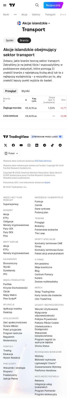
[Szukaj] (37, 5)
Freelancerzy (10, 375)
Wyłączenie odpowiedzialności (44, 314)
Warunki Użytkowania (46, 309)
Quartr (47, 182)
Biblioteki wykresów (45, 359)
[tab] (9, 40)
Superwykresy (11, 204)
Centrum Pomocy (44, 274)
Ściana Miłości (10, 326)
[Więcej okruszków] (15, 14)
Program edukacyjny (46, 394)
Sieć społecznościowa (15, 322)
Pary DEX (8, 232)
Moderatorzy (10, 340)
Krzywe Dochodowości (15, 287)
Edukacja (8, 354)
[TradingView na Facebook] (13, 145)
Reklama (39, 380)
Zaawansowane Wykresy (48, 366)
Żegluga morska (12, 107)
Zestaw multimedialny (46, 281)
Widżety (39, 356)
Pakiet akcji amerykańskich (49, 253)
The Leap (40, 233)
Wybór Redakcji (11, 357)
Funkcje (39, 201)
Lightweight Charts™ (45, 363)
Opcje (6, 291)
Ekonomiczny (10, 263)
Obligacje (8, 221)
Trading (7, 350)
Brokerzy (39, 226)
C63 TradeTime (43, 298)
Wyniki (6, 266)
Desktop (7, 312)
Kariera (38, 278)
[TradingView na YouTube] (21, 145)
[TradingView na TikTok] (52, 145)
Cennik (38, 205)
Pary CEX (8, 228)
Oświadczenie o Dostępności (43, 328)
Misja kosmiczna (43, 267)
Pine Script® (9, 298)
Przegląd (39, 222)
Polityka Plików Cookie (47, 322)
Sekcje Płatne (10, 378)
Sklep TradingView (45, 291)
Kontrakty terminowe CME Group (48, 245)
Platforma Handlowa (45, 370)
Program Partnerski (45, 390)
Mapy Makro (10, 295)
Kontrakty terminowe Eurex (49, 249)
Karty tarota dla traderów (48, 295)
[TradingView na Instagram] (29, 145)
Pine (5, 235)
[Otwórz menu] (4, 5)
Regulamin (8, 336)
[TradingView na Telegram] (44, 145)
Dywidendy (9, 270)
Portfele (7, 284)
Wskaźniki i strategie (14, 367)
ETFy (6, 217)
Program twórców (12, 333)
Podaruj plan (41, 212)
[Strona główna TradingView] (12, 5)
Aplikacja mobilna (12, 308)
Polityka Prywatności (46, 319)
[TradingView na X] (5, 145)
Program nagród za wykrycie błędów (45, 341)
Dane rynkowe (42, 208)
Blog (37, 270)
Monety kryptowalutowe (16, 225)
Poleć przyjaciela (12, 329)
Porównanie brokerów (46, 229)
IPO (5, 274)
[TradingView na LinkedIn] (36, 145)
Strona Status (42, 345)
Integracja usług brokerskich (43, 385)
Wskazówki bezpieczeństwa (43, 334)
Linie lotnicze (10, 115)
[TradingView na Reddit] (60, 145)
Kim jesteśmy (42, 263)
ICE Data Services (43, 161)
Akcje (6, 214)
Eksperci (7, 371)
